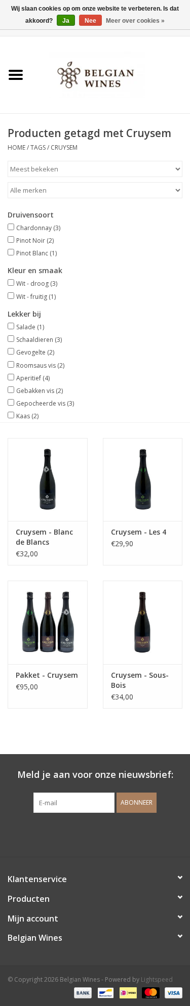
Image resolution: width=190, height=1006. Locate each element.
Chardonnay (38, 228)
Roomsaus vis (40, 365)
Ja (65, 20)
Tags (38, 147)
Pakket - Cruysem (47, 675)
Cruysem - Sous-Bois (140, 680)
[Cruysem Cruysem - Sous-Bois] (143, 622)
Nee (90, 20)
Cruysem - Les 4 (138, 532)
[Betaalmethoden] (81, 992)
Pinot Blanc (36, 253)
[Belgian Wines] (111, 74)
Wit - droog (36, 283)
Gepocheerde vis (45, 403)
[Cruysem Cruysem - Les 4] (143, 479)
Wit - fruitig (36, 296)
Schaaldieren (39, 339)
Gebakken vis (39, 390)
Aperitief (33, 378)
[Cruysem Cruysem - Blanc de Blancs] (48, 479)
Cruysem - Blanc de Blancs (44, 537)
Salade (30, 327)
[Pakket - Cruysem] (48, 622)
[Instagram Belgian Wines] (113, 833)
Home (16, 147)
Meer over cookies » (135, 20)
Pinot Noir (35, 240)
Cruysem (64, 147)
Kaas (27, 416)
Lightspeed (157, 979)
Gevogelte (35, 352)
